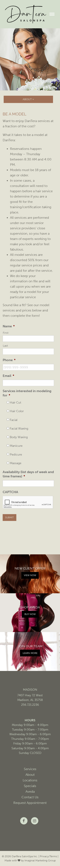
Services (30, 769)
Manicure (16, 446)
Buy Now (30, 614)
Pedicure (16, 454)
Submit (9, 517)
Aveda (30, 791)
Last (5, 345)
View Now (30, 575)
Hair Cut (15, 402)
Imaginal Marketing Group (40, 860)
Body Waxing (19, 437)
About (30, 775)
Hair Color (17, 411)
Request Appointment (30, 803)
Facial (13, 420)
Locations (30, 780)
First (5, 332)
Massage (15, 463)
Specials (30, 786)
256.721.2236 (30, 705)
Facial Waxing (19, 428)
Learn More (30, 653)
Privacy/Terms (48, 856)
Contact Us (30, 797)
